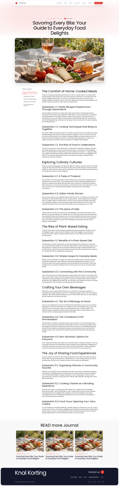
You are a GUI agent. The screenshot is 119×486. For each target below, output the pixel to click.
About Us (90, 481)
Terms (98, 481)
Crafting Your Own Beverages (29, 101)
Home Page (74, 477)
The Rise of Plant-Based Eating (29, 99)
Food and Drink (51, 18)
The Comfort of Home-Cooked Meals (29, 93)
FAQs (85, 477)
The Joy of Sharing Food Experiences (28, 105)
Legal (102, 481)
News (80, 477)
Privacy (94, 481)
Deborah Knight (69, 18)
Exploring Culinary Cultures (28, 96)
